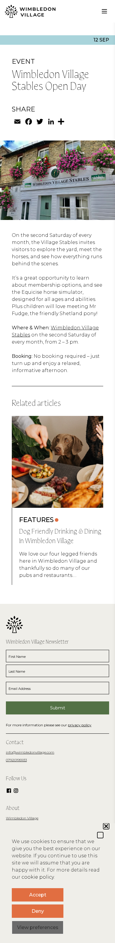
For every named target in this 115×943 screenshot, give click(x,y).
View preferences (37, 927)
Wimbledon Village (22, 818)
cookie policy (38, 877)
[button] (100, 835)
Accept (37, 895)
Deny (38, 911)
